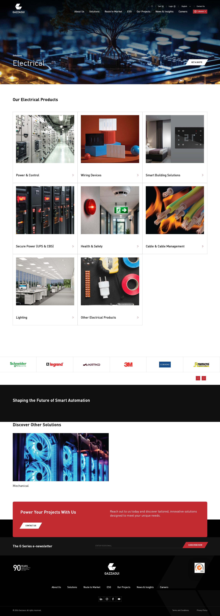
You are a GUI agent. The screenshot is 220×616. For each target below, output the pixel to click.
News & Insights (145, 587)
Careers (164, 587)
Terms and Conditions (180, 610)
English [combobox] (184, 6)
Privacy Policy (202, 610)
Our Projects (143, 11)
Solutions (72, 587)
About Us (79, 11)
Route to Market (91, 587)
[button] (204, 378)
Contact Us (201, 6)
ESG (129, 11)
